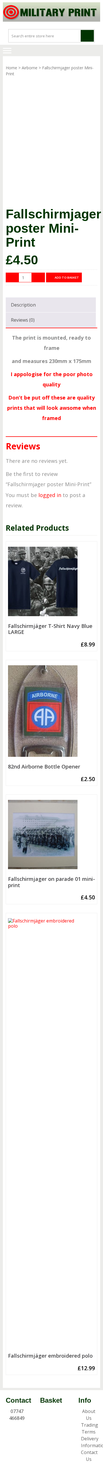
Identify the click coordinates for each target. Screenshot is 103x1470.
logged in (49, 495)
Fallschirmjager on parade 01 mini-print (51, 882)
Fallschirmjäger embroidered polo (50, 1356)
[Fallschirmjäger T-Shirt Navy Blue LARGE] (51, 584)
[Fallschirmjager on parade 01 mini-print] (51, 837)
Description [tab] (23, 305)
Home (11, 67)
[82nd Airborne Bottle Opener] (51, 713)
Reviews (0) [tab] (23, 320)
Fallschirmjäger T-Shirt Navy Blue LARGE (50, 629)
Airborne (29, 67)
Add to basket (67, 277)
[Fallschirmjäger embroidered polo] (51, 1134)
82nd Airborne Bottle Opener (44, 767)
